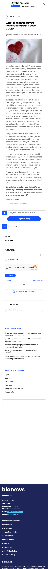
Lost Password (38, 281)
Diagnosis (8, 385)
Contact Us (6, 547)
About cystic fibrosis (14, 370)
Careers (5, 543)
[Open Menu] (3, 4)
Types (7, 375)
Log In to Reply (24, 218)
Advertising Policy (9, 551)
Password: (10, 250)
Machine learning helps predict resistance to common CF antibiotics (21, 346)
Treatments (9, 392)
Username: (9, 241)
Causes (7, 378)
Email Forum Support (11, 520)
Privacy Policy (8, 539)
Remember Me (13, 260)
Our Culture (7, 528)
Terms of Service (9, 536)
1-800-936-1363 (14, 514)
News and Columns (13, 328)
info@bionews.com (15, 511)
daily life (17, 203)
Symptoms (9, 381)
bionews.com (15, 509)
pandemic (24, 203)
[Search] (44, 4)
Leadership (7, 524)
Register (8, 281)
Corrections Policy (10, 532)
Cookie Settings (9, 555)
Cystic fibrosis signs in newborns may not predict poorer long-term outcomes (23, 357)
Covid (10, 203)
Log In (10, 275)
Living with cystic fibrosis (14, 388)
